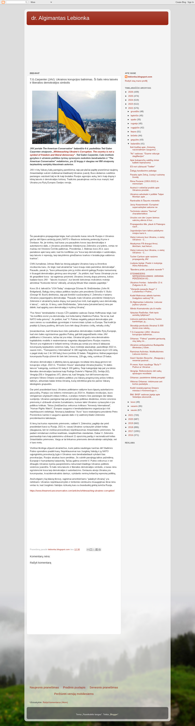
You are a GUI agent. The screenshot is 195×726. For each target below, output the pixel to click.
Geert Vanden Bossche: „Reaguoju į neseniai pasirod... (147, 359)
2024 (131, 100)
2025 (131, 96)
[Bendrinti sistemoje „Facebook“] (96, 549)
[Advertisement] (97, 47)
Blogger (114, 714)
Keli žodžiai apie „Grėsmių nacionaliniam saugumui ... (144, 148)
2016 (131, 435)
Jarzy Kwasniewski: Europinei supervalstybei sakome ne (144, 206)
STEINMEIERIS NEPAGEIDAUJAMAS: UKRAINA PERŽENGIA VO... (146, 276)
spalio (134, 119)
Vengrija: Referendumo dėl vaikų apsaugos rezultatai (145, 372)
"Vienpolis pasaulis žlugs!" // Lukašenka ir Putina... (143, 290)
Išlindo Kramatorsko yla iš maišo (145, 308)
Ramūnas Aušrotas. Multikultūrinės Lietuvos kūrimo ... (146, 352)
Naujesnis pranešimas (44, 687)
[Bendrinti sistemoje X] (93, 549)
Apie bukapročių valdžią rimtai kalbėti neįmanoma (144, 161)
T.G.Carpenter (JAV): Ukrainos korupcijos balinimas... (145, 333)
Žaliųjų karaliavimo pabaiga (143, 171)
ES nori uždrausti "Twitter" (142, 166)
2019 (131, 423)
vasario (134, 406)
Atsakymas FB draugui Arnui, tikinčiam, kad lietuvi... (144, 244)
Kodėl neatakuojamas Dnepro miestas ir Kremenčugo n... (144, 389)
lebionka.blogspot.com (140, 77)
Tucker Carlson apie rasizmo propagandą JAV (144, 257)
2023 (131, 104)
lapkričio (135, 115)
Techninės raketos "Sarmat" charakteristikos (143, 212)
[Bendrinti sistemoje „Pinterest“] (99, 549)
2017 (131, 431)
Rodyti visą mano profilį (136, 81)
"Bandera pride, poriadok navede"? (147, 269)
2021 (131, 415)
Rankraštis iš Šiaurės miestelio (145, 201)
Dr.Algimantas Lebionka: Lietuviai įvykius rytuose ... (146, 303)
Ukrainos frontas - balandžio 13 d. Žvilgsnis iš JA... (146, 283)
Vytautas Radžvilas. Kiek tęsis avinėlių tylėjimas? (144, 314)
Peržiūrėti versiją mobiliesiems (74, 693)
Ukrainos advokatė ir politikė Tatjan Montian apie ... (147, 195)
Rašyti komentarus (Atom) (55, 702)
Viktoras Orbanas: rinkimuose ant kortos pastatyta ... (146, 382)
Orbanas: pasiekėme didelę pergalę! (147, 377)
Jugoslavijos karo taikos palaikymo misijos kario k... (146, 231)
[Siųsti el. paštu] (88, 549)
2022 (131, 108)
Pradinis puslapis (74, 687)
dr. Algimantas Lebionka (60, 18)
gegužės (135, 140)
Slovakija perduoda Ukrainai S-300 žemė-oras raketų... (146, 326)
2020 (131, 419)
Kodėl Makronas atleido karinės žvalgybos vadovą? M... (145, 296)
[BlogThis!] (90, 549)
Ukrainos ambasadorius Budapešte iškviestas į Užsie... (147, 346)
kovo (133, 402)
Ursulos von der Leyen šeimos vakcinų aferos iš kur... (144, 218)
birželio (134, 135)
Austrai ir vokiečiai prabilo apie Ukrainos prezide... (144, 189)
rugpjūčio (135, 128)
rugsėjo (134, 123)
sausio (134, 410)
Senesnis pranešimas (104, 687)
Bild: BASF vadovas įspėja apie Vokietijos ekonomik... (145, 395)
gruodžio (135, 111)
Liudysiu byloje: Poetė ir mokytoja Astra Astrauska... (146, 264)
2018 (131, 427)
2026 (131, 92)
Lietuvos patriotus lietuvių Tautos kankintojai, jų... (146, 320)
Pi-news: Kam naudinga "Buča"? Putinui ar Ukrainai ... (145, 365)
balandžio (136, 144)
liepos (134, 131)
